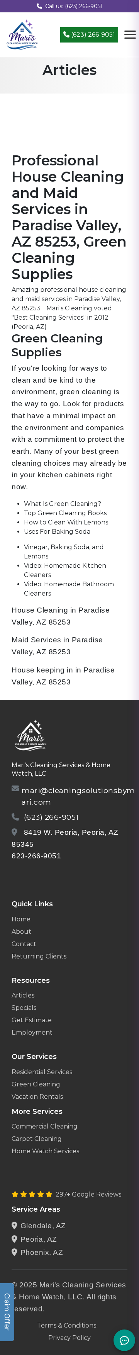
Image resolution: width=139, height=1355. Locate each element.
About (21, 931)
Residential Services (42, 1072)
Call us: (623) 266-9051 (74, 6)
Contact (24, 944)
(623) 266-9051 (92, 34)
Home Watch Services (45, 1151)
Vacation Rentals (37, 1096)
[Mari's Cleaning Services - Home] (22, 34)
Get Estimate (32, 1020)
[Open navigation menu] (130, 35)
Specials (24, 1007)
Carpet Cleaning (37, 1138)
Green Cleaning (36, 1084)
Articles (23, 995)
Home (21, 919)
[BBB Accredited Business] (41, 876)
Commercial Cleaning (45, 1126)
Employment (32, 1032)
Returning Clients (39, 956)
